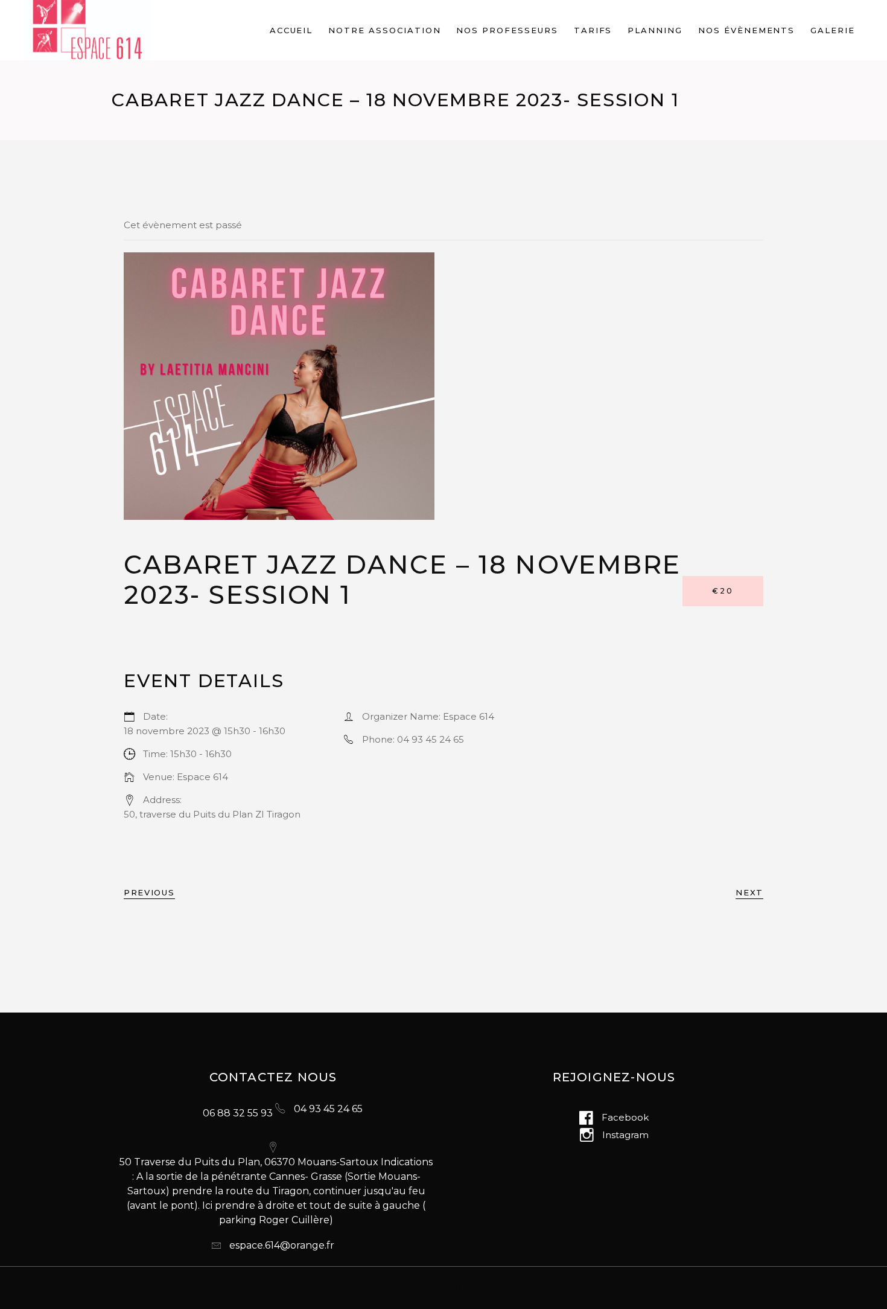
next (749, 892)
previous (149, 892)
